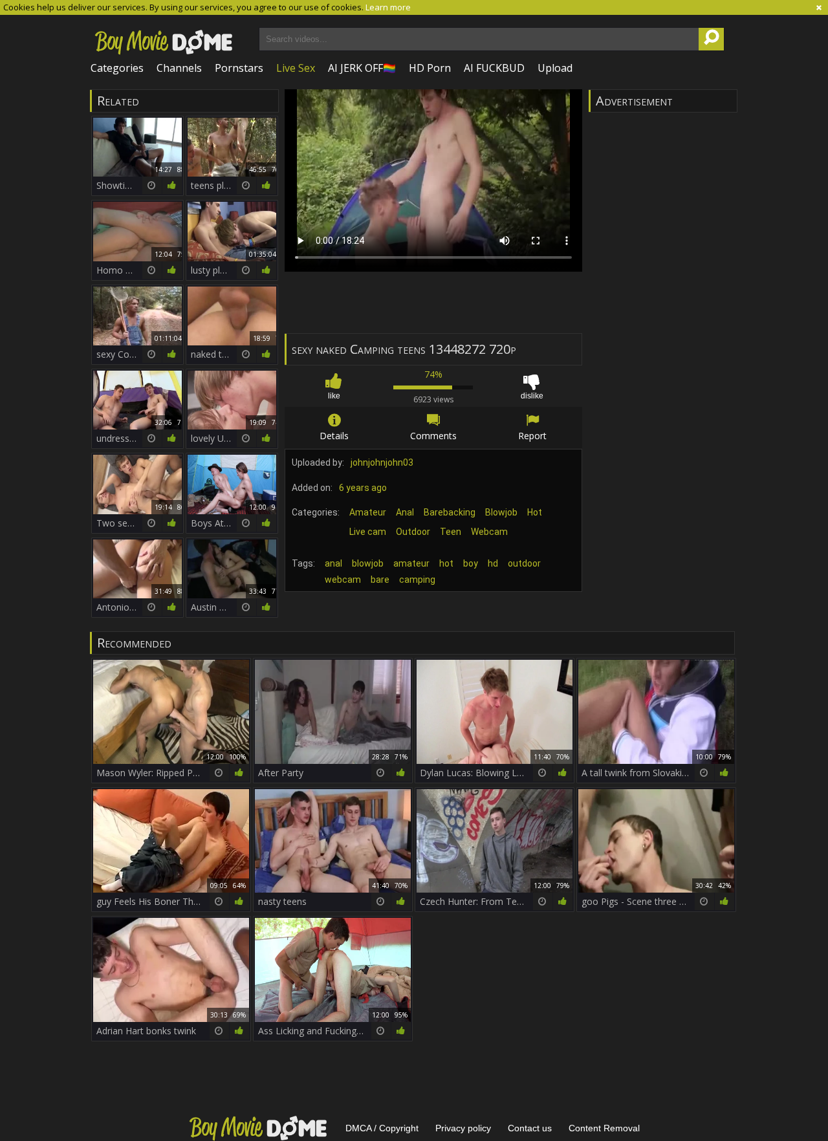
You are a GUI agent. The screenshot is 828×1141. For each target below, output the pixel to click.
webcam (343, 579)
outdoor (524, 563)
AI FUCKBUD (494, 68)
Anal (405, 512)
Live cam (367, 532)
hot (446, 563)
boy (470, 563)
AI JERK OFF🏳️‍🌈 (362, 68)
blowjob (368, 563)
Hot (534, 512)
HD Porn (430, 68)
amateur (411, 563)
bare (380, 579)
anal (333, 563)
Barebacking (449, 512)
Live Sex (295, 68)
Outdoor (413, 532)
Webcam (489, 532)
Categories (117, 68)
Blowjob (501, 512)
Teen (450, 532)
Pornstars (239, 68)
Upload (555, 68)
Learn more (388, 7)
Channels (179, 68)
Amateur (367, 512)
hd (493, 563)
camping (417, 579)
